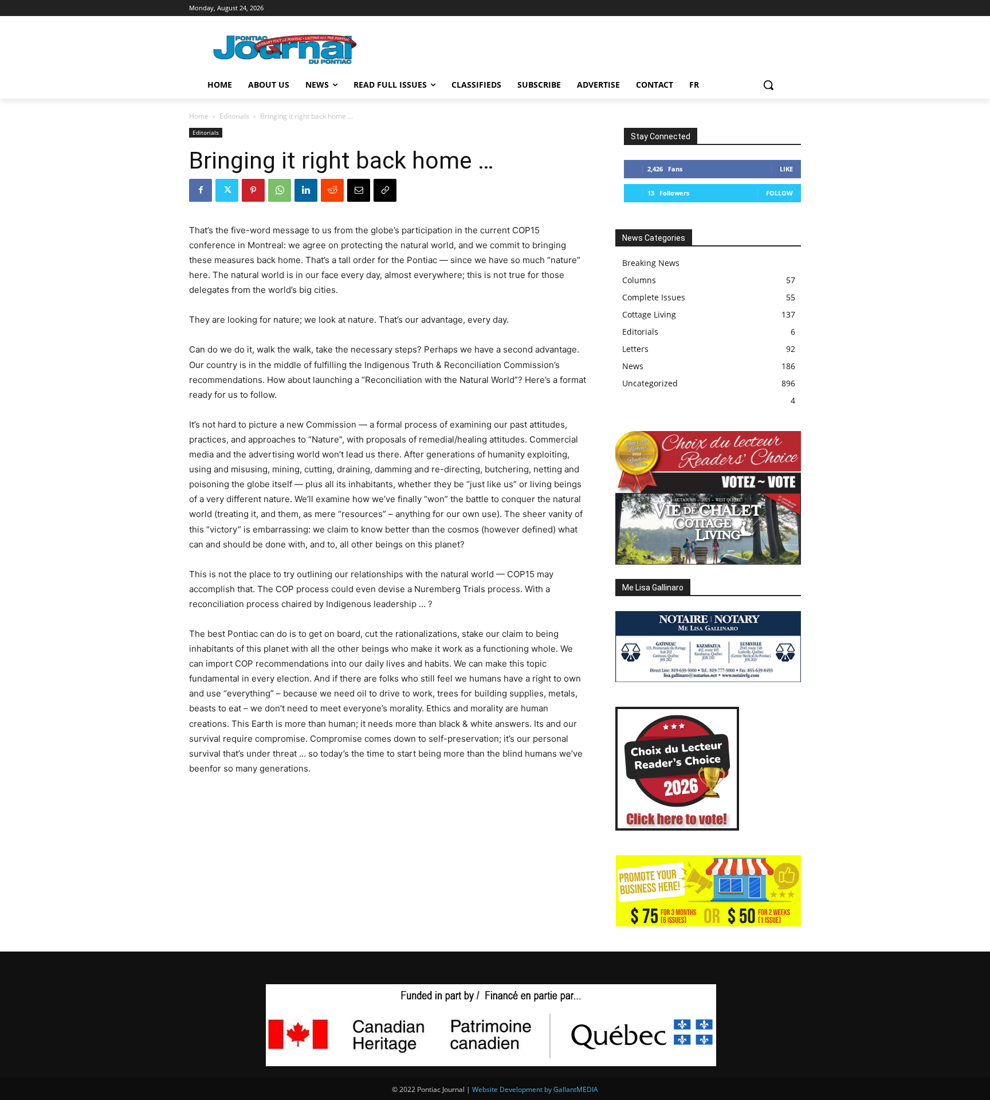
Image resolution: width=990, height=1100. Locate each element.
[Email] (358, 190)
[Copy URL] (385, 190)
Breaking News (650, 262)
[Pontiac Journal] (286, 49)
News (632, 366)
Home (199, 116)
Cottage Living (649, 314)
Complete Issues (653, 297)
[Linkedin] (305, 190)
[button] (768, 85)
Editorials (234, 116)
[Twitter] (226, 190)
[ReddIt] (332, 190)
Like (786, 169)
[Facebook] (200, 190)
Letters (635, 348)
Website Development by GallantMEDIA (535, 1089)
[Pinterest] (253, 190)
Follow (779, 193)
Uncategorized (650, 383)
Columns (639, 280)
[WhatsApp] (279, 190)
